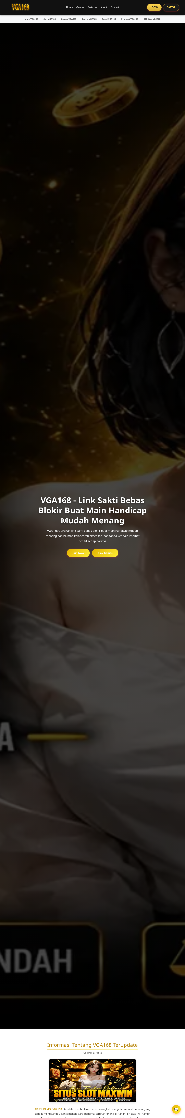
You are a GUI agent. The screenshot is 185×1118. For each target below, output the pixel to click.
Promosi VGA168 (129, 19)
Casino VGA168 (68, 19)
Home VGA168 (31, 19)
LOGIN (154, 7)
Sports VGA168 (89, 19)
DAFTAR (171, 7)
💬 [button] (176, 1109)
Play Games (105, 553)
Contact (115, 7)
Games (80, 7)
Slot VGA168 (50, 19)
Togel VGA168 (109, 19)
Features (92, 7)
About (103, 7)
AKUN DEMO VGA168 (48, 1109)
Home (69, 7)
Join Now (78, 553)
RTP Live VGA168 (152, 19)
